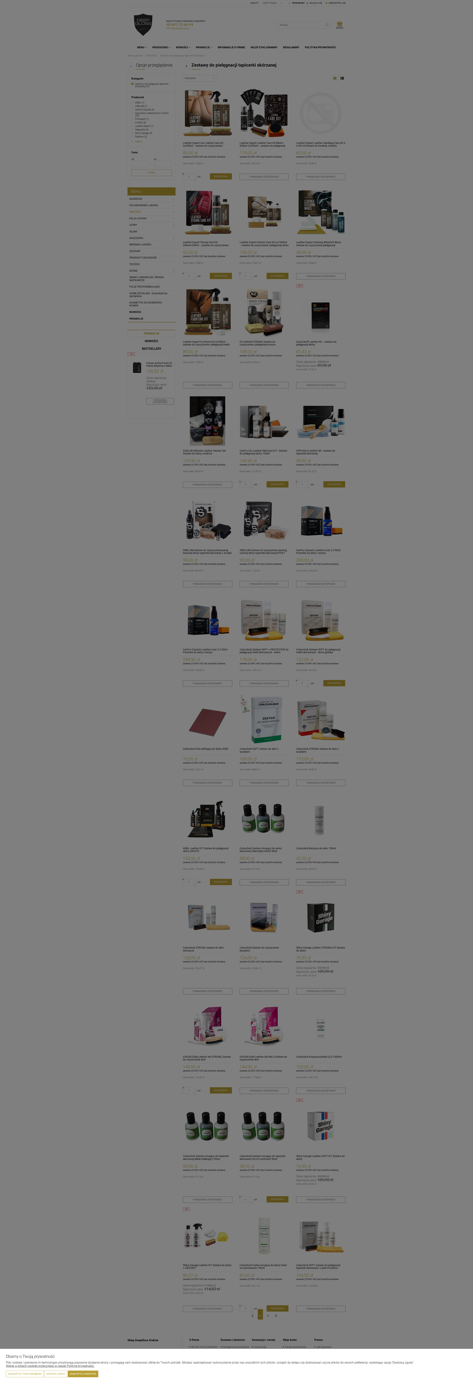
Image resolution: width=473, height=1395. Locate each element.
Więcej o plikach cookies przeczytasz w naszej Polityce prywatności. (50, 1366)
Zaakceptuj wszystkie (83, 1374)
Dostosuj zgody (55, 1374)
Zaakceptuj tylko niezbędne (25, 1374)
